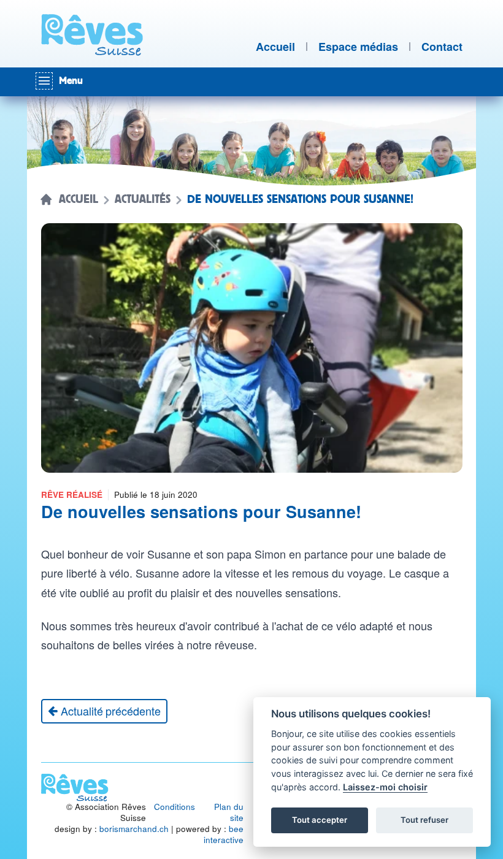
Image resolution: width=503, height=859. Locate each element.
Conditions (174, 806)
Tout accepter (319, 820)
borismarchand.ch (134, 828)
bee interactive (224, 834)
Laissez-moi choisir (385, 787)
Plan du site (229, 812)
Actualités (143, 199)
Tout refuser (424, 820)
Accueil (78, 199)
